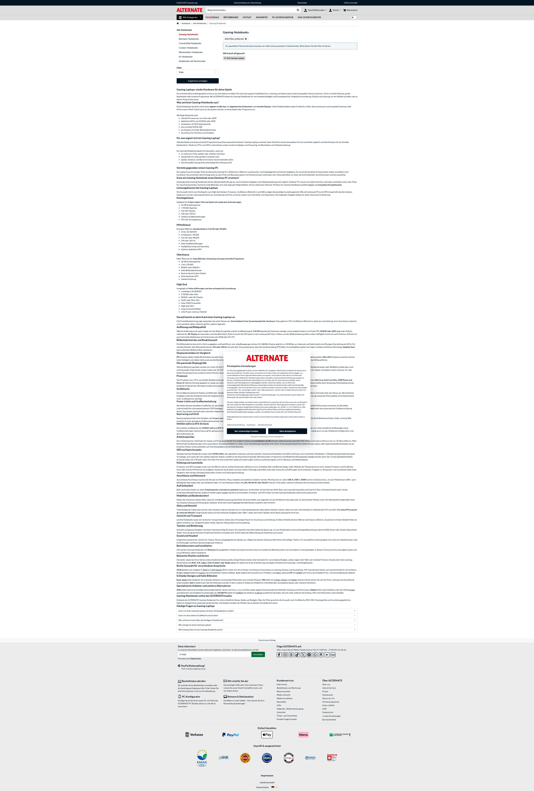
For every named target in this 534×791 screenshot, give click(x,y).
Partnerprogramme (330, 702)
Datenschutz (195, 658)
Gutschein (281, 712)
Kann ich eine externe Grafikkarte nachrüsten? (198, 615)
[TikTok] (297, 654)
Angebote (262, 17)
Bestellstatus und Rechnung (289, 688)
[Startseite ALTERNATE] (189, 10)
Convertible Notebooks (190, 43)
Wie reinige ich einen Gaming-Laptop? (194, 625)
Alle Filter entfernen (234, 38)
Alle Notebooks (199, 23)
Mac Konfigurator (309, 17)
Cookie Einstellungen (331, 716)
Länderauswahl (267, 782)
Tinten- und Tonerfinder (287, 716)
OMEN (299, 573)
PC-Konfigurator (282, 17)
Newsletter (302, 3)
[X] (303, 654)
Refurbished (230, 17)
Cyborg (277, 580)
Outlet (247, 17)
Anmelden (258, 654)
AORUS (239, 593)
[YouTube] (327, 654)
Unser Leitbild (328, 705)
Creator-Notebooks (188, 47)
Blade (184, 580)
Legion (202, 573)
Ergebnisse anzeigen (197, 80)
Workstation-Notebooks (191, 52)
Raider (294, 580)
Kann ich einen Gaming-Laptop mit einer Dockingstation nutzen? (206, 611)
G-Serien (258, 593)
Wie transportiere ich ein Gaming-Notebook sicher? (200, 629)
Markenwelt (327, 695)
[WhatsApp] (315, 654)
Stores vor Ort (328, 698)
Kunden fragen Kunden (287, 719)
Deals (212, 17)
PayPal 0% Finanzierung (187, 3)
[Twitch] (333, 654)
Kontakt (353, 3)
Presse (325, 691)
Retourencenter (283, 691)
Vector (284, 580)
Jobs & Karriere (329, 688)
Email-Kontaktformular (248, 688)
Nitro (278, 573)
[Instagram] (285, 654)
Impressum (267, 775)
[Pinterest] (309, 654)
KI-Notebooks (186, 56)
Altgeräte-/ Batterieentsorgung (290, 709)
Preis (181, 72)
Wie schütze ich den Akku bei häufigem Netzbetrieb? (200, 620)
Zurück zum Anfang (267, 640)
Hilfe (346, 3)
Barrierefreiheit (329, 719)
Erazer (352, 590)
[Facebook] (279, 654)
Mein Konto (282, 684)
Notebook (186, 23)
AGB (324, 709)
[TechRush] (321, 654)
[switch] (354, 17)
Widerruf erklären (284, 698)
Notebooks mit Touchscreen (192, 61)
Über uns (326, 684)
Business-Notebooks (189, 38)
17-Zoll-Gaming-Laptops (234, 58)
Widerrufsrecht (283, 695)
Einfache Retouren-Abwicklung (247, 3)
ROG (205, 570)
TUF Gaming (216, 570)
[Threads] (291, 654)
